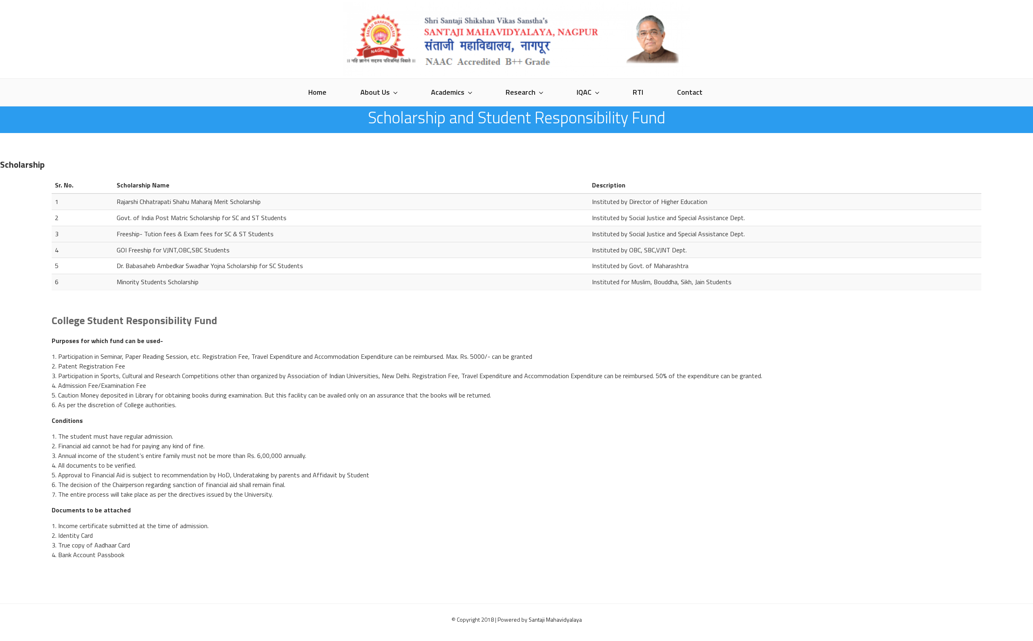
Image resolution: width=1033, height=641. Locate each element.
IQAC (584, 92)
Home (317, 92)
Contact (690, 92)
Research (520, 92)
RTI (638, 92)
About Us (375, 92)
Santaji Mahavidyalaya (555, 619)
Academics (447, 92)
